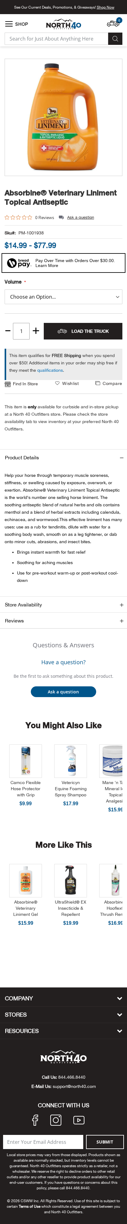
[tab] (63, 457)
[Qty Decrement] (7, 328)
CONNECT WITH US (63, 1105)
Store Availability (23, 604)
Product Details (22, 457)
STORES (16, 1014)
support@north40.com (74, 1086)
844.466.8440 (71, 1077)
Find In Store (25, 383)
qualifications (50, 370)
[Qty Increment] (36, 331)
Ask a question (80, 217)
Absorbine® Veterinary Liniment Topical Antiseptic (61, 197)
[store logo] (63, 24)
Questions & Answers (63, 645)
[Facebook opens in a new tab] (35, 1121)
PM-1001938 (31, 232)
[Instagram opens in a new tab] (55, 1121)
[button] (114, 20)
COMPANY (19, 998)
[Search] (115, 39)
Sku (8, 232)
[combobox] (56, 39)
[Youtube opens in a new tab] (78, 1121)
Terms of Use (29, 1206)
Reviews (14, 620)
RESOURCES (22, 1031)
